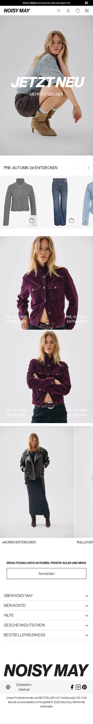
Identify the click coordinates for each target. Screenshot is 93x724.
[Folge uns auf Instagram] (78, 687)
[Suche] (59, 10)
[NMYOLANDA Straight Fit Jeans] (60, 202)
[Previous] (78, 168)
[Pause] (86, 3)
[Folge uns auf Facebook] (72, 687)
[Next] (88, 168)
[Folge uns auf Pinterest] (84, 687)
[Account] (68, 10)
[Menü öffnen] (86, 10)
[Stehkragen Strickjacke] (20, 202)
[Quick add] (31, 220)
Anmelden (46, 573)
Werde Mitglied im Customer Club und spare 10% (46, 3)
